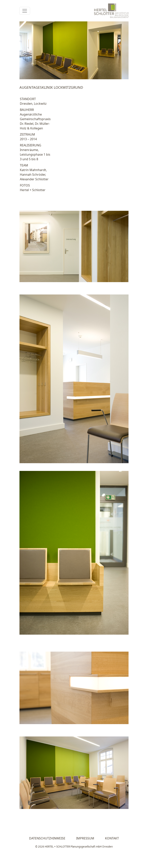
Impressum (85, 838)
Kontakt (112, 838)
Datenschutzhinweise (47, 838)
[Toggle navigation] (24, 11)
